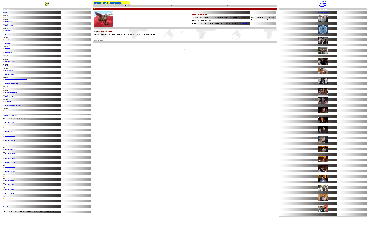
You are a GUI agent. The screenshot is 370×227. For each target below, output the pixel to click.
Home (96, 6)
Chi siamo (128, 6)
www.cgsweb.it (243, 23)
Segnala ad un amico (98, 40)
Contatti (226, 6)
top (185, 49)
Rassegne (174, 6)
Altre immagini (323, 215)
